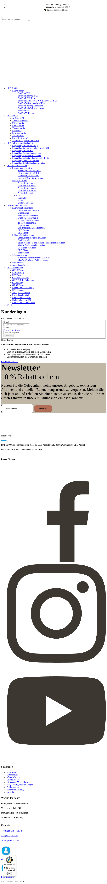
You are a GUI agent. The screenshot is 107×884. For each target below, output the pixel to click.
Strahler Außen (24, 240)
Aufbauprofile (18, 118)
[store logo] (11, 17)
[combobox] (14, 19)
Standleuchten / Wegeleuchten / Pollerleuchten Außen (41, 243)
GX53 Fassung (19, 285)
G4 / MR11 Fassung (21, 277)
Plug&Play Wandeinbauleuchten (26, 155)
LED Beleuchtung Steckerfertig (21, 143)
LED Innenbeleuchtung (22, 208)
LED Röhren (23, 230)
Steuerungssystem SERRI (29, 170)
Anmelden (8, 336)
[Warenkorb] (22, 83)
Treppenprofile (18, 128)
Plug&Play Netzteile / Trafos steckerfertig (30, 158)
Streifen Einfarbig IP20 (28, 96)
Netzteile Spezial (25, 193)
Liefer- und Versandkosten (18, 782)
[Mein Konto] (22, 41)
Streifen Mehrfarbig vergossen (31, 108)
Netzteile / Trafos (19, 180)
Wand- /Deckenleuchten (28, 215)
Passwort (7, 327)
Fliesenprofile (18, 123)
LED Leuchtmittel (15, 267)
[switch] (9, 873)
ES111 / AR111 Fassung (23, 287)
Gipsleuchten (23, 225)
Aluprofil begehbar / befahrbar (25, 140)
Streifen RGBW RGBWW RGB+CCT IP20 (37, 101)
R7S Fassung (18, 290)
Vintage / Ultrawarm (21, 292)
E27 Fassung (18, 275)
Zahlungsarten (13, 787)
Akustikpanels (18, 265)
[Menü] (14, 856)
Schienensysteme (19, 255)
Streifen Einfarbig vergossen (30, 106)
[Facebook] (56, 563)
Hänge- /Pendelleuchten (28, 220)
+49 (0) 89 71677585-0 (11, 831)
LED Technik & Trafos (17, 165)
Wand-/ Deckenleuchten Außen (31, 245)
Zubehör (16, 195)
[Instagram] (56, 662)
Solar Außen (23, 253)
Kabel (20, 200)
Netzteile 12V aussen (27, 188)
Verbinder (22, 198)
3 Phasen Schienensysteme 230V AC (34, 258)
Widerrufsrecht (13, 777)
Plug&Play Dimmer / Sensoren (25, 160)
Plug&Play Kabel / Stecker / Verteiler (28, 163)
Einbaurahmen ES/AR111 (23, 302)
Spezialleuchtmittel (20, 295)
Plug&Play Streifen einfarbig (25, 145)
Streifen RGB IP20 (26, 98)
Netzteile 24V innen (27, 185)
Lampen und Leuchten (17, 205)
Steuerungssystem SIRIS (29, 173)
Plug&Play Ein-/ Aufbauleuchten (26, 153)
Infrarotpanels (18, 262)
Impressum (11, 772)
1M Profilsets (18, 135)
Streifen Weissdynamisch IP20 (31, 103)
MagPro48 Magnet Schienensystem (33, 260)
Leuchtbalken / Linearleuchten (31, 228)
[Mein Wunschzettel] (22, 62)
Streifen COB (24, 93)
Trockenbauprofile (20, 120)
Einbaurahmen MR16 (21, 300)
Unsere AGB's (13, 780)
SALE (9, 305)
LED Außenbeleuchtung (23, 235)
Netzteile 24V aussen (27, 190)
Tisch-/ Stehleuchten (27, 223)
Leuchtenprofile (19, 133)
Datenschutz (12, 775)
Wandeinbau (23, 213)
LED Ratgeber (7, 877)
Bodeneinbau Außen (27, 248)
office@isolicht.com (10, 840)
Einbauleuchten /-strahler (29, 210)
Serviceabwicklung (15, 789)
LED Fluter (23, 250)
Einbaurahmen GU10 (21, 297)
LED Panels (23, 233)
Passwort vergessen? (12, 330)
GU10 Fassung (19, 270)
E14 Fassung (18, 272)
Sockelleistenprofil (20, 138)
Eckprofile (16, 130)
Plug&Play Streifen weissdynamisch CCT (30, 148)
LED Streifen (13, 88)
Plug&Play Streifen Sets (22, 150)
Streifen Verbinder (26, 113)
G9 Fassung (17, 282)
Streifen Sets (23, 110)
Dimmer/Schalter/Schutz (28, 175)
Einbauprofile (18, 125)
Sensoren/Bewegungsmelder (30, 178)
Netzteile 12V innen (27, 183)
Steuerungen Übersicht (22, 168)
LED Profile (12, 115)
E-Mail (6, 322)
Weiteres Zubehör (25, 203)
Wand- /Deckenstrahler (28, 218)
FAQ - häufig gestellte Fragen (20, 785)
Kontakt (10, 792)
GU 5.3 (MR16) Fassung (23, 280)
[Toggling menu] (2, 17)
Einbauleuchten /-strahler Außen (32, 238)
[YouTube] (56, 761)
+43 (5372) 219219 (9, 835)
